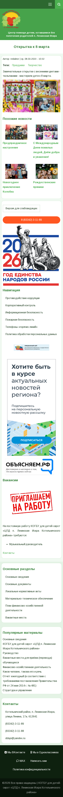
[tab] (12, 127)
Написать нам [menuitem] (38, 761)
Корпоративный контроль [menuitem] (20, 305)
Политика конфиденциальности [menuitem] (31, 769)
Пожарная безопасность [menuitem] (19, 319)
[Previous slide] (7, 132)
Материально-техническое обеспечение (29, 598)
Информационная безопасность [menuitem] (24, 312)
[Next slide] (24, 132)
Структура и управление (17, 690)
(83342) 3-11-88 (14, 731)
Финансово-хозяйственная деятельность (27, 667)
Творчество (35, 65)
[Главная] (31, 19)
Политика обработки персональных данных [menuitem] (31, 334)
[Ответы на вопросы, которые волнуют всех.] (31, 466)
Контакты (8, 553)
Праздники (18, 65)
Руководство (10, 653)
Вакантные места (15, 617)
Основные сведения (17, 577)
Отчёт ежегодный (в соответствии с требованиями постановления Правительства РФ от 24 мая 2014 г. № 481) (30, 681)
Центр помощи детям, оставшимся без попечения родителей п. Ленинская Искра (31, 34)
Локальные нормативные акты (23, 591)
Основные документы (18, 584)
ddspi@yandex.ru (15, 738)
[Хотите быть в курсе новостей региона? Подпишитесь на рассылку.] (31, 407)
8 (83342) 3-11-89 (31, 219)
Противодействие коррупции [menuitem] (22, 298)
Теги (6, 65)
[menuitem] (14, 752)
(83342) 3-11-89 (14, 723)
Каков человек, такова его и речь (22, 671)
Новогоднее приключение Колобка (11, 187)
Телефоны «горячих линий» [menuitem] (21, 327)
